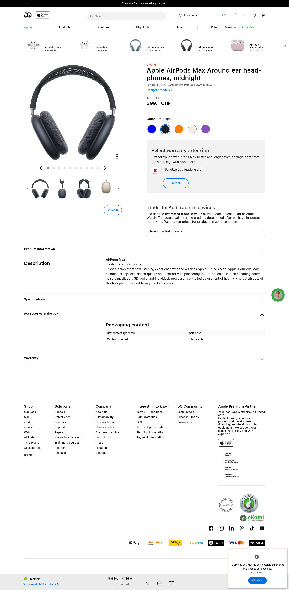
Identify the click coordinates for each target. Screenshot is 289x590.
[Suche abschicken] (91, 16)
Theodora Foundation (134, 3)
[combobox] (206, 231)
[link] (263, 16)
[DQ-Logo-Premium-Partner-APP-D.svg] (37, 14)
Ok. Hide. (257, 580)
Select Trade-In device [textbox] (165, 231)
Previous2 (28, 3)
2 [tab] (53, 168)
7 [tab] (81, 168)
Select (175, 183)
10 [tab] (98, 168)
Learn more (257, 572)
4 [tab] (65, 168)
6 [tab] (76, 168)
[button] (235, 15)
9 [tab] (92, 168)
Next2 (260, 3)
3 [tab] (59, 168)
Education (248, 27)
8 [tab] (87, 168)
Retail (214, 27)
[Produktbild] (117, 157)
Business (230, 27)
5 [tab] (70, 168)
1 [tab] (48, 168)
